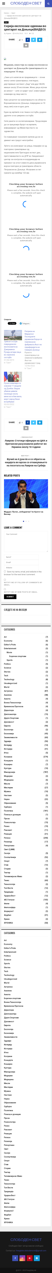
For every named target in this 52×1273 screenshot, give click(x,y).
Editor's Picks (10, 645)
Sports (10, 660)
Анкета (7, 699)
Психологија (9, 822)
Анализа (8, 695)
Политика (8, 811)
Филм (6, 903)
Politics (7, 664)
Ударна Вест (9, 896)
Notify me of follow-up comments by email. (23, 584)
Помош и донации (12, 815)
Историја (8, 749)
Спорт (6, 861)
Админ (8, 33)
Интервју (8, 745)
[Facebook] (15, 1258)
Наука (6, 799)
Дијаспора (9, 710)
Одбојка (8, 807)
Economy (8, 641)
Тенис (6, 880)
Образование (10, 803)
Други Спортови (11, 718)
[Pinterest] (30, 1258)
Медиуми (8, 776)
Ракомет (8, 830)
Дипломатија (10, 714)
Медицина (8, 780)
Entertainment (10, 648)
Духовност (9, 722)
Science (7, 668)
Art (5, 637)
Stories (7, 672)
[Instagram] (22, 1258)
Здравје (7, 741)
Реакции (8, 834)
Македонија (9, 772)
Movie (9, 652)
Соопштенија (10, 857)
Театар (7, 873)
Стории (7, 869)
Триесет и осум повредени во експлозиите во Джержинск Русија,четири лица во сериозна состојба (12, 349)
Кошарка (8, 764)
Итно (6, 753)
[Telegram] (37, 1258)
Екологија (8, 730)
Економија (9, 734)
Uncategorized (10, 683)
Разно (6, 826)
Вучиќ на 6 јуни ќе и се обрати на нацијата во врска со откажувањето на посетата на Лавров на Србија (26, 462)
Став (6, 865)
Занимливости (10, 737)
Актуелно (8, 691)
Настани (8, 795)
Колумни (8, 757)
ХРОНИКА (8, 923)
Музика (7, 791)
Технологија (9, 884)
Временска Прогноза (13, 706)
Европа (7, 726)
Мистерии (8, 788)
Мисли (7, 784)
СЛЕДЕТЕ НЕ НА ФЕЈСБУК (15, 609)
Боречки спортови (17, 656)
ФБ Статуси (9, 900)
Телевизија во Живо (13, 876)
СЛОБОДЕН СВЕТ (26, 3)
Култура (7, 768)
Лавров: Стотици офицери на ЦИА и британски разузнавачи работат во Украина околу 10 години (26, 444)
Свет (6, 22)
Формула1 (9, 911)
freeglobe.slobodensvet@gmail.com (31, 1251)
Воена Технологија (12, 703)
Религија (8, 842)
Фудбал (7, 915)
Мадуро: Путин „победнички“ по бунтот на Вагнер (23, 513)
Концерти (8, 761)
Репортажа (9, 846)
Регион (7, 838)
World (6, 687)
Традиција (8, 892)
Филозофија (9, 907)
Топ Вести (8, 888)
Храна (6, 919)
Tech (6, 676)
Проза (7, 819)
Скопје (7, 853)
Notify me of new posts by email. (21, 592)
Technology (9, 679)
